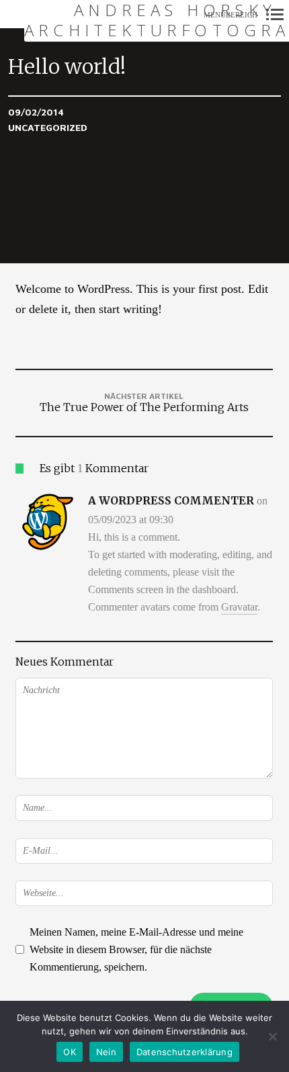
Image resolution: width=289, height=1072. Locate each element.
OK (69, 1051)
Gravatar (239, 607)
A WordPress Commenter (171, 500)
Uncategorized (47, 127)
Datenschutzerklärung (184, 1051)
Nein (106, 1051)
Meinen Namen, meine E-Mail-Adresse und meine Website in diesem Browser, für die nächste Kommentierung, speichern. (136, 949)
